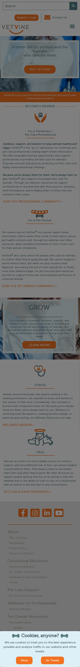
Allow (24, 660)
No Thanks (52, 660)
